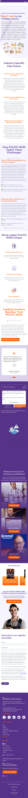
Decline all (20, 405)
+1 (5, 755)
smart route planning (16, 219)
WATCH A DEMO (10, 772)
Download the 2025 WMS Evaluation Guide (10, 582)
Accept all (8, 405)
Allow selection (14, 402)
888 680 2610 (10, 755)
